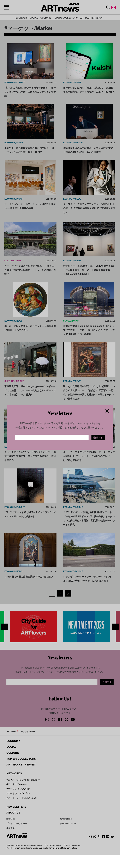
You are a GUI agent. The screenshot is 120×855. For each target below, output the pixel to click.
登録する (98, 437)
